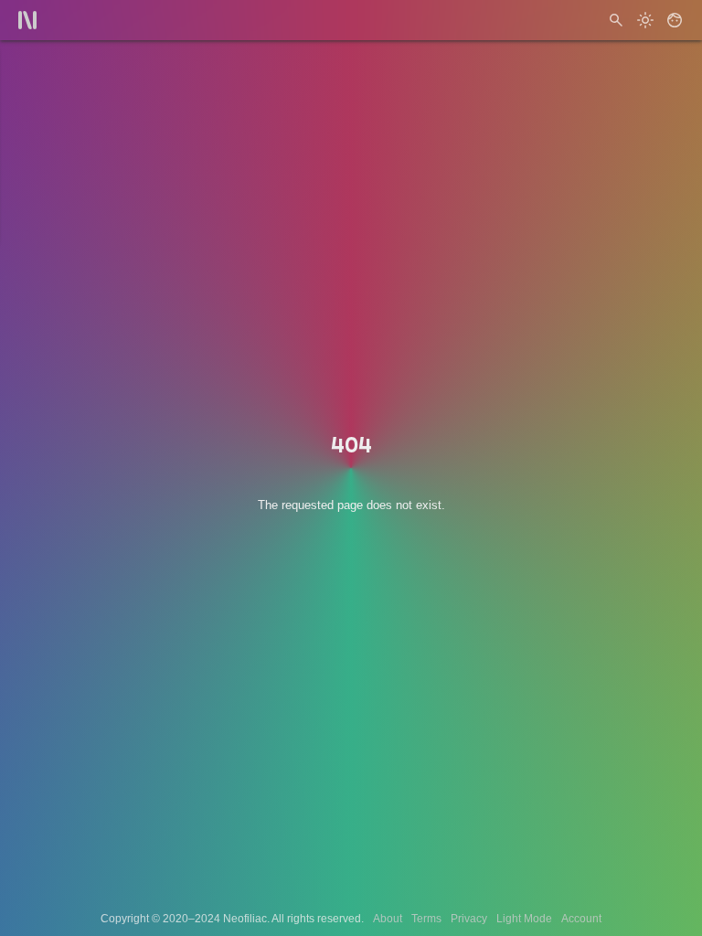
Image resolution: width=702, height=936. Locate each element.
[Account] (674, 20)
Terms (426, 918)
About (387, 918)
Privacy (469, 918)
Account (581, 918)
